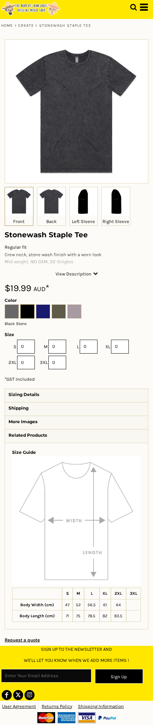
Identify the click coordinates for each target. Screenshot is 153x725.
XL (107, 346)
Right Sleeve (115, 221)
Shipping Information (101, 706)
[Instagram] (30, 695)
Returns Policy (57, 706)
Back (51, 221)
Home (7, 25)
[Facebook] (7, 695)
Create (26, 25)
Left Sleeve (83, 221)
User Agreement (19, 706)
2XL (12, 362)
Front (19, 221)
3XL (44, 362)
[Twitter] (18, 695)
